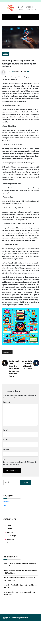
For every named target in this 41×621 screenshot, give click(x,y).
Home (9, 525)
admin (8, 71)
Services (5, 54)
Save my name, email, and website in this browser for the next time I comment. (20, 463)
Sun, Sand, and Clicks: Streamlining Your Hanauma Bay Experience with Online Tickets (14, 368)
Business (10, 532)
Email (5, 440)
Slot (4, 506)
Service (9, 543)
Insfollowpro (7, 352)
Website (6, 450)
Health (9, 529)
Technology (11, 536)
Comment (6, 402)
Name (5, 430)
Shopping (10, 539)
